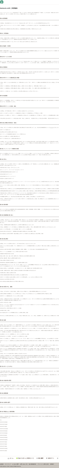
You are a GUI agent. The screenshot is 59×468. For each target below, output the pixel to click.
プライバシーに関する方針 (43, 464)
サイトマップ (8, 464)
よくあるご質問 (15, 464)
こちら (52, 127)
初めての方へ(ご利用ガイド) (26, 458)
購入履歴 (40, 458)
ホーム (11, 458)
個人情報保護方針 (32, 464)
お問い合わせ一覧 (23, 464)
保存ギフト (51, 458)
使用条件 (52, 464)
